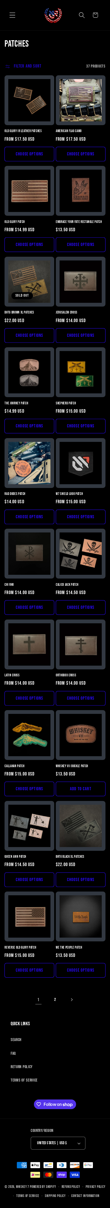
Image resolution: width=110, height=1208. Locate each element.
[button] (12, 15)
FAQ (13, 1053)
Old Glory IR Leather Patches (23, 131)
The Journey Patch (16, 403)
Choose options (29, 154)
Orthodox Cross (66, 675)
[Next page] (71, 999)
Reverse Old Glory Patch (20, 947)
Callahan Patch (14, 766)
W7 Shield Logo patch (69, 494)
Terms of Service (24, 1080)
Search (16, 1039)
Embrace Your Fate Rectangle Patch (79, 222)
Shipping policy (55, 1196)
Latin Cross (12, 675)
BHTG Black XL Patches (70, 857)
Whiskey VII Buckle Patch (72, 766)
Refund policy (71, 1187)
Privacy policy (95, 1187)
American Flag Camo (69, 131)
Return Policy (22, 1066)
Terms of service (27, 1196)
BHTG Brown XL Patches (19, 312)
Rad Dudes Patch (15, 494)
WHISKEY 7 (22, 1187)
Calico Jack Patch (67, 585)
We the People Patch (69, 947)
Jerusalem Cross (66, 312)
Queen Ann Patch (15, 857)
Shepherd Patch (66, 403)
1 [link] (38, 999)
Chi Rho (9, 585)
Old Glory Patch (15, 222)
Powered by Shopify (43, 1187)
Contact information (85, 1196)
